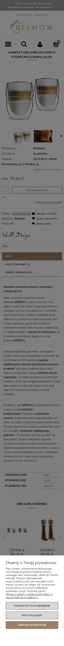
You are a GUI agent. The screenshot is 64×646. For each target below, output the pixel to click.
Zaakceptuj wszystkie (32, 625)
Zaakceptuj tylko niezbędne (32, 606)
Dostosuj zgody (32, 615)
